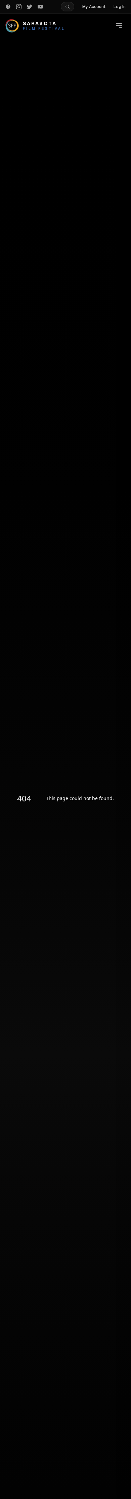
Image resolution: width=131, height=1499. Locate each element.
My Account (93, 6)
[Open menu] (119, 25)
